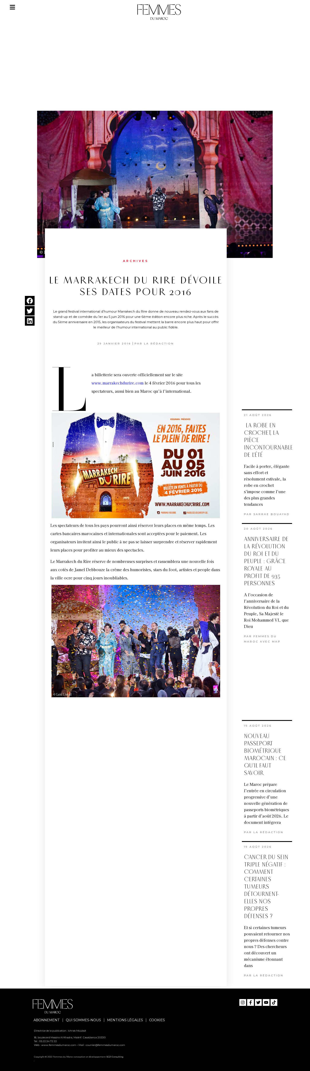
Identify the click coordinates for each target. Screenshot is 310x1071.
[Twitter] (258, 1002)
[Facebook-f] (250, 1002)
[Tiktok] (274, 1002)
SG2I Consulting (114, 1056)
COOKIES (157, 1020)
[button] (30, 300)
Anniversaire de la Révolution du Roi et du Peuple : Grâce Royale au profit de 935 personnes (266, 561)
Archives (135, 261)
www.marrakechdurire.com (118, 383)
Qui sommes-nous (83, 1020)
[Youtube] (266, 1002)
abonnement (47, 1020)
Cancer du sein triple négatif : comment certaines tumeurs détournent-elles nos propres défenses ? (266, 887)
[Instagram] (242, 1002)
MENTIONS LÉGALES (125, 1020)
